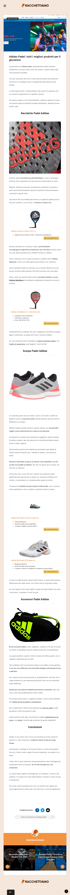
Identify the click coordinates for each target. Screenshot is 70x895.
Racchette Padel (12, 19)
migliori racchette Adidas (46, 341)
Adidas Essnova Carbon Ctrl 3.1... (24, 231)
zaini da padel (47, 708)
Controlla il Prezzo (52, 238)
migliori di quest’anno (17, 344)
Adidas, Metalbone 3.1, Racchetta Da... (26, 312)
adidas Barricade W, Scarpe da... (23, 560)
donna (20, 720)
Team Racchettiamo (35, 840)
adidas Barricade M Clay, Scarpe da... (25, 518)
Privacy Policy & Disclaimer (39, 887)
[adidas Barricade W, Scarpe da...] (35, 548)
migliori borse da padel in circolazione (26, 702)
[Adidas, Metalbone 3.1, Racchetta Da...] (35, 300)
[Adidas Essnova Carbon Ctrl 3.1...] (35, 219)
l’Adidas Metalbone (16, 280)
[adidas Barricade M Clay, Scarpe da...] (35, 506)
